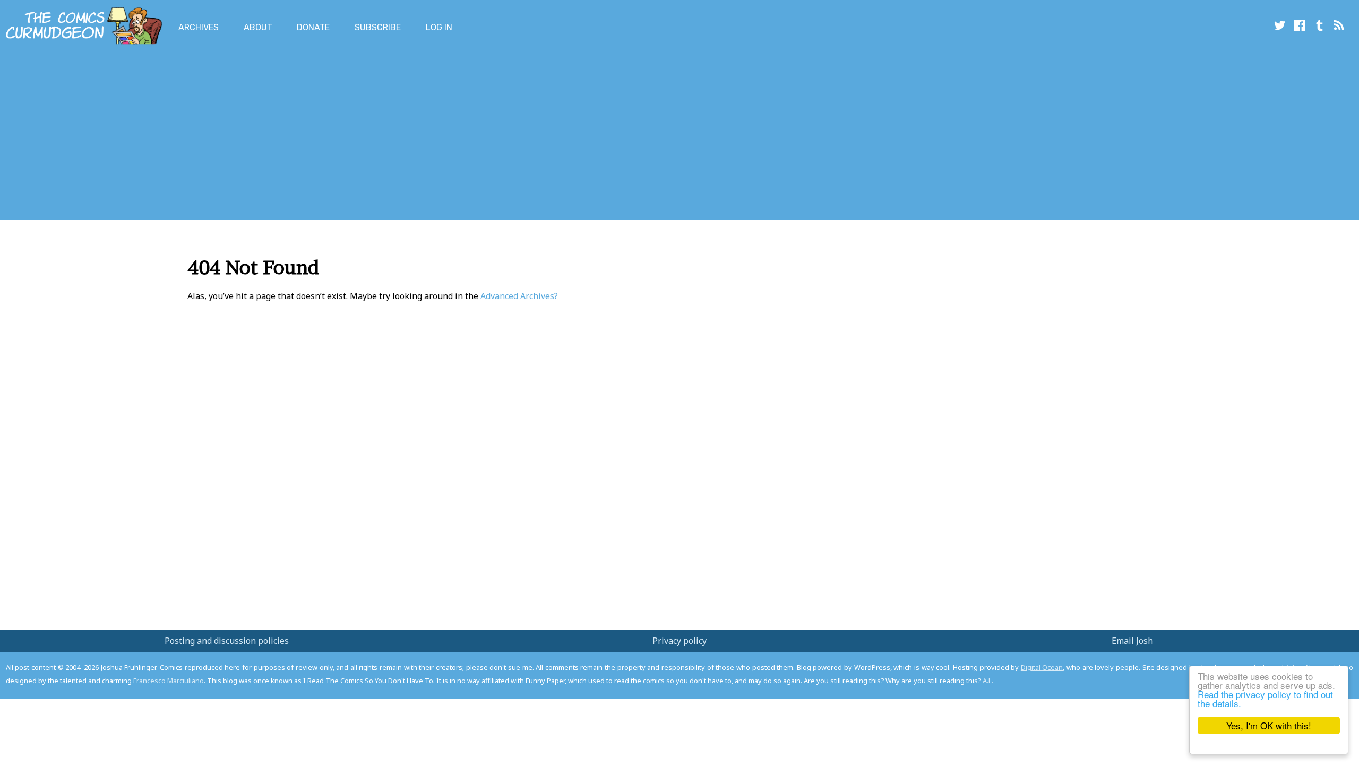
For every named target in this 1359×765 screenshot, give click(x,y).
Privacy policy (679, 641)
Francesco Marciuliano (168, 680)
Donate (313, 27)
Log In (439, 27)
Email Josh (1132, 641)
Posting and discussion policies (227, 641)
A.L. (988, 680)
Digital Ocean (1042, 667)
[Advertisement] (193, 134)
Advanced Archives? (519, 296)
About (258, 27)
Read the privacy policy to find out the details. (1265, 698)
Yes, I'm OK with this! (1268, 725)
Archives (198, 27)
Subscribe (378, 27)
